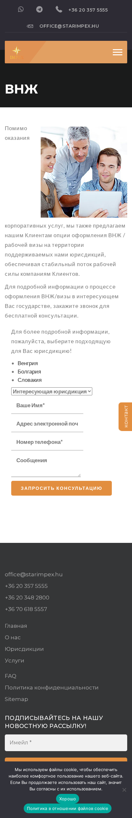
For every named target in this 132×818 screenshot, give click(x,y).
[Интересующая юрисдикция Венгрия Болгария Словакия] (51, 391)
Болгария (29, 371)
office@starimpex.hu (69, 26)
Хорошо (67, 798)
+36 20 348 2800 (27, 597)
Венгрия (28, 363)
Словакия (30, 379)
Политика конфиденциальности (52, 687)
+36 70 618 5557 (26, 609)
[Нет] (124, 790)
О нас (13, 637)
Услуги (14, 660)
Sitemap (16, 699)
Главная (16, 626)
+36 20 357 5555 (88, 10)
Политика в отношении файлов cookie (67, 808)
